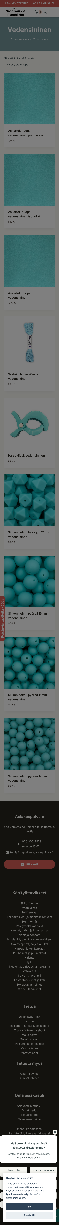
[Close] (55, 1132)
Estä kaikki (29, 1215)
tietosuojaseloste (15, 1197)
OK (29, 1206)
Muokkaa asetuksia (17, 1194)
